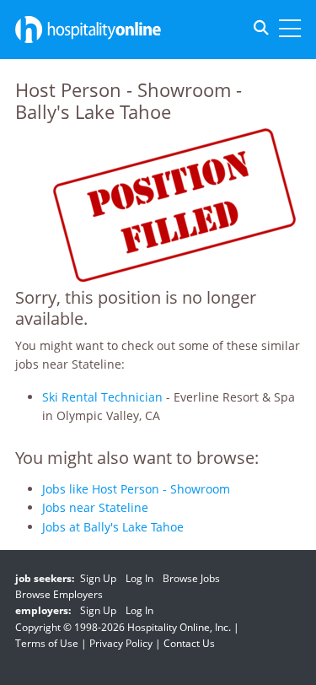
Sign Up (98, 578)
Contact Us (189, 643)
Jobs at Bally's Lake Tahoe (113, 527)
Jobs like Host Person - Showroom (136, 489)
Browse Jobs (191, 578)
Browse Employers (59, 594)
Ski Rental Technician (102, 397)
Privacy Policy (121, 643)
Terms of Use (46, 643)
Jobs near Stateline (95, 507)
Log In (139, 578)
